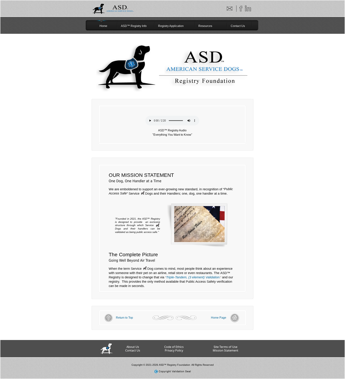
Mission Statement (225, 350)
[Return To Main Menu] (218, 314)
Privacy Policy (174, 350)
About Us (132, 347)
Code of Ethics (174, 347)
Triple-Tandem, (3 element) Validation (193, 277)
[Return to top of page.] (124, 314)
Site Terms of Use (225, 347)
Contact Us (238, 25)
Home (99, 25)
